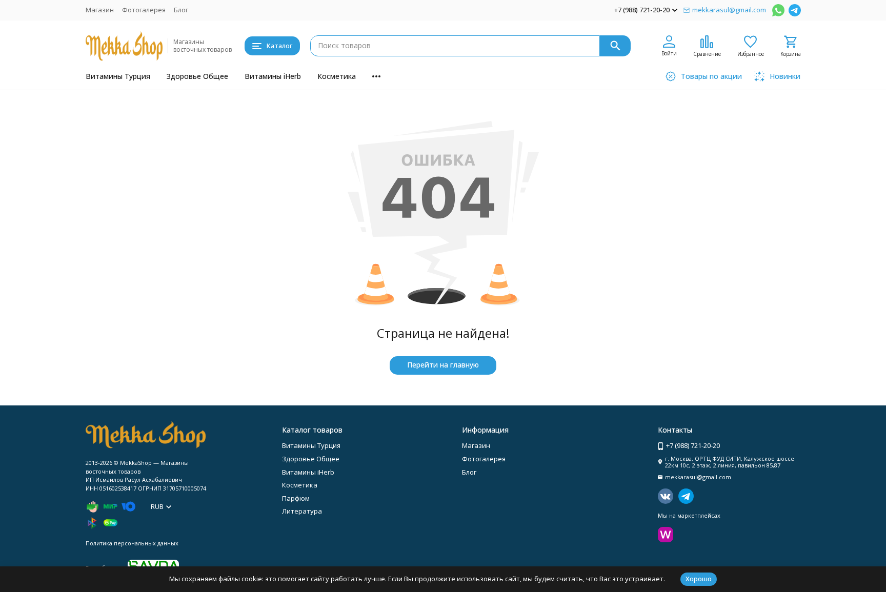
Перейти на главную (443, 365)
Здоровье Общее (197, 76)
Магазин (100, 9)
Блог (181, 9)
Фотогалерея (144, 9)
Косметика (336, 76)
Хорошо (699, 578)
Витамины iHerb (273, 76)
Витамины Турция (118, 76)
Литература (302, 511)
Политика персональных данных (132, 543)
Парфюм (296, 498)
